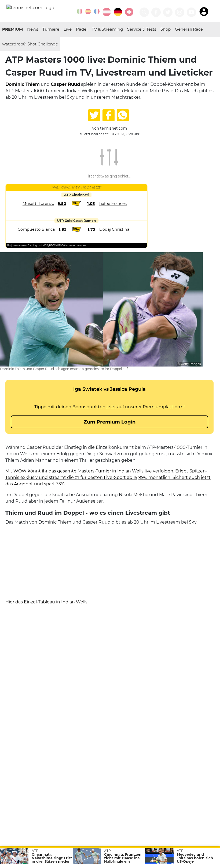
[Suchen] (144, 12)
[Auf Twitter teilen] (94, 115)
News (32, 29)
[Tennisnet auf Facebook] (156, 12)
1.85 (63, 229)
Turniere (50, 29)
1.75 (91, 229)
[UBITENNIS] (79, 11)
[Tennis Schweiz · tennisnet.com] (129, 12)
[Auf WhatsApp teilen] (123, 115)
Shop (165, 29)
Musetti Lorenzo (38, 203)
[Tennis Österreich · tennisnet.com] (106, 12)
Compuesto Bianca (36, 229)
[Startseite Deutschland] (30, 7)
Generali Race (189, 29)
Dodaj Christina (114, 229)
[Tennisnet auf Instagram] (179, 12)
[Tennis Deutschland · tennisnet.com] (118, 12)
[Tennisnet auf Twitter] (168, 12)
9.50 (62, 203)
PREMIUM (12, 29)
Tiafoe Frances (113, 203)
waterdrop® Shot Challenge (30, 44)
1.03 (91, 203)
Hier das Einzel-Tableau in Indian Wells (46, 602)
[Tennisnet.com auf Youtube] (191, 12)
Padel (81, 29)
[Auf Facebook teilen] (108, 115)
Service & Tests (141, 29)
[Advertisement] (109, 563)
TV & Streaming (107, 29)
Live (68, 29)
